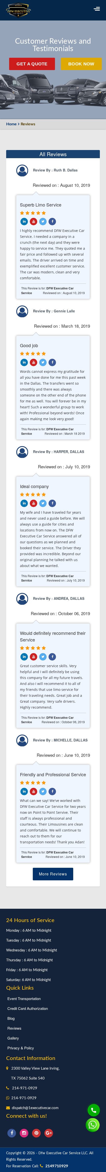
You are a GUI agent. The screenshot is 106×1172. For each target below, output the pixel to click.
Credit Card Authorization (27, 1008)
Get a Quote (32, 63)
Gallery (13, 1037)
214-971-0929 (24, 1088)
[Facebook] (52, 221)
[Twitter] (43, 221)
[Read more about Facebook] (12, 1132)
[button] (97, 9)
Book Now (81, 63)
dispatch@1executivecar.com (35, 1108)
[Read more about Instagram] (24, 1132)
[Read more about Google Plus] (48, 1132)
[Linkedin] (33, 221)
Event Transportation (24, 998)
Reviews (14, 1028)
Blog (11, 1018)
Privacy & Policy (20, 1047)
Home (11, 124)
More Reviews (53, 874)
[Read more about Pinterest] (37, 1132)
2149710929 (55, 1166)
